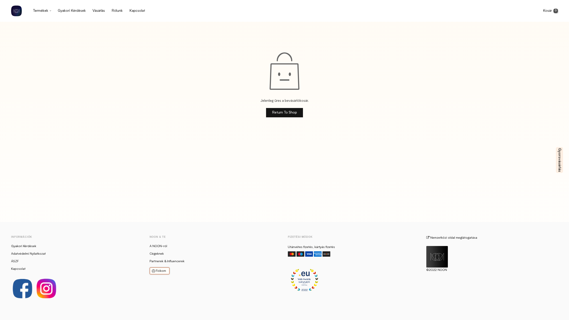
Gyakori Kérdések (72, 11)
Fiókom (161, 270)
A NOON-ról (158, 246)
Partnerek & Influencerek (167, 261)
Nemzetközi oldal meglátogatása (453, 237)
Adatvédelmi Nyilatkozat (28, 253)
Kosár (550, 11)
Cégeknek (157, 253)
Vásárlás (98, 11)
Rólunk (117, 11)
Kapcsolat (137, 11)
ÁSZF (15, 261)
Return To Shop (284, 112)
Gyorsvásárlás (559, 160)
